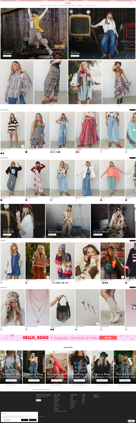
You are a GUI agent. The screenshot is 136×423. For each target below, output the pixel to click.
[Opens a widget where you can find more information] (131, 421)
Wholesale (72, 405)
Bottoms (63, 5)
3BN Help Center (56, 396)
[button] (133, 3)
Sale (84, 5)
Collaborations (72, 406)
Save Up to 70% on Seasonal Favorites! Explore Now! (56, 0)
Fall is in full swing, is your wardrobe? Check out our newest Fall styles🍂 (31, 0)
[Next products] (134, 130)
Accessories (79, 5)
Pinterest (83, 402)
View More (133, 109)
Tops (59, 5)
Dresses (73, 5)
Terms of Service (56, 405)
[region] (19, 417)
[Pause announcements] (135, 0)
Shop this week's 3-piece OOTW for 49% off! (8, 0)
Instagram (83, 396)
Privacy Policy (56, 403)
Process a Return (56, 399)
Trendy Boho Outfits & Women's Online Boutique (41, 389)
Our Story (71, 396)
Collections (54, 5)
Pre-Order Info (72, 402)
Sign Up (38, 400)
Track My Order (56, 408)
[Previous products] (2, 130)
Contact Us (55, 402)
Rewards (71, 399)
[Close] (36, 413)
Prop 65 (55, 406)
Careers (71, 408)
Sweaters (68, 5)
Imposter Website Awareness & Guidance (60, 411)
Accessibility (56, 409)
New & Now (43, 5)
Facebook (83, 399)
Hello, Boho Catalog (91, 5)
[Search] (128, 3)
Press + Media (72, 403)
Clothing (48, 5)
